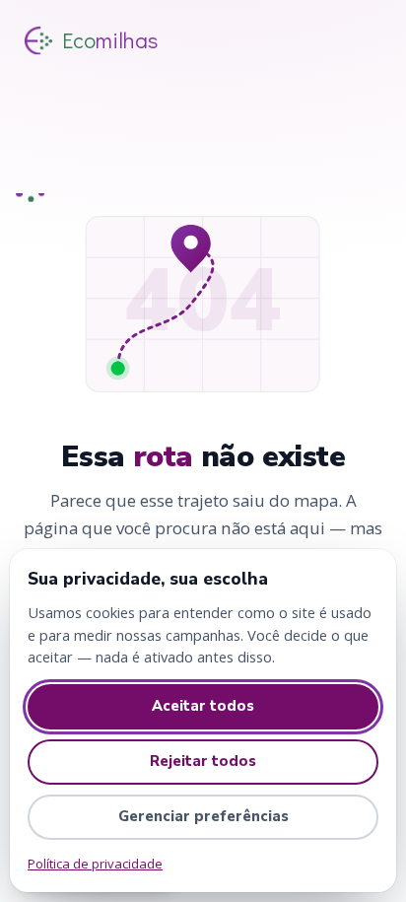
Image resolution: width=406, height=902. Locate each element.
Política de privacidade (95, 863)
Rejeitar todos (203, 761)
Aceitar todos (203, 706)
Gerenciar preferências (203, 816)
